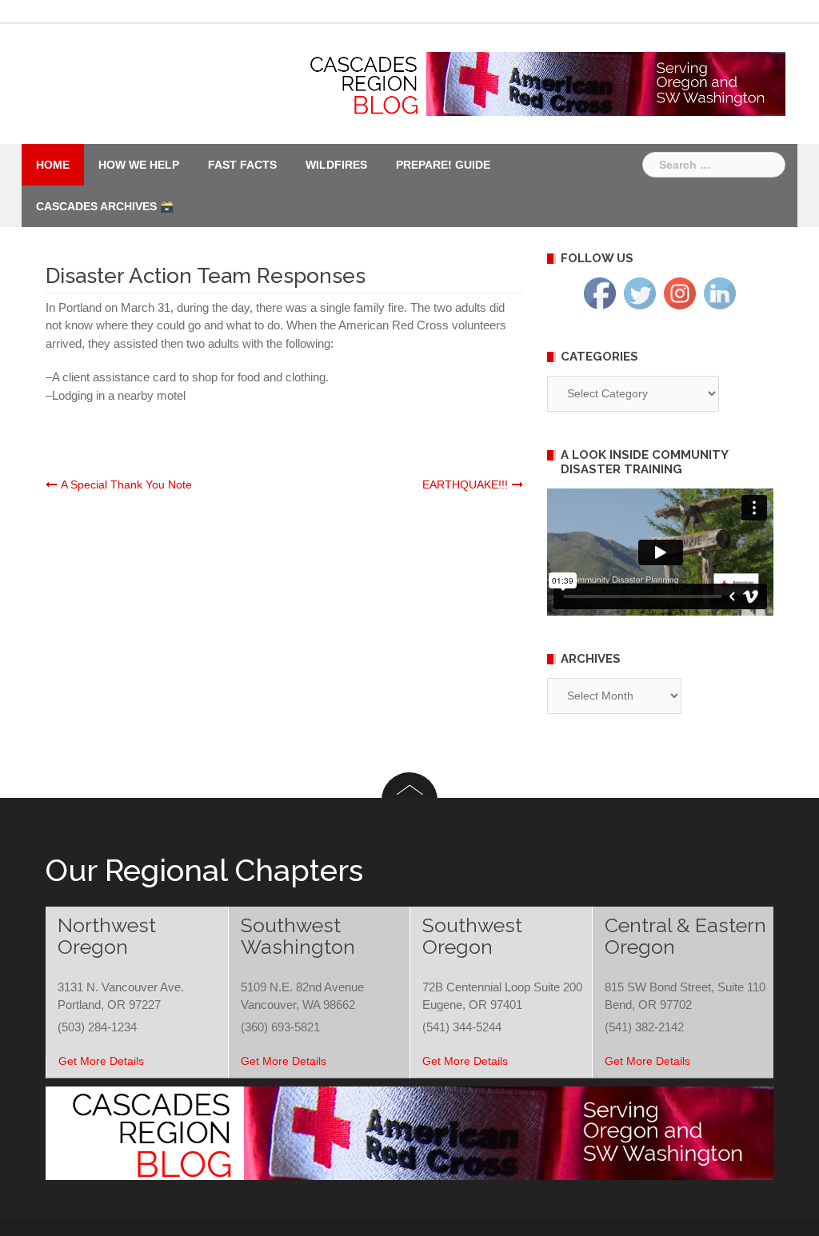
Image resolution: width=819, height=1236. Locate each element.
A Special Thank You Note (126, 484)
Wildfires (336, 164)
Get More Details (101, 1061)
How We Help (138, 164)
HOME (53, 164)
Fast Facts (242, 164)
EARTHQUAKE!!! (465, 484)
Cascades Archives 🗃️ (105, 206)
